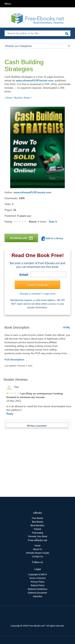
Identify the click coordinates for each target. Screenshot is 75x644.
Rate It (53, 221)
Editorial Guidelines (37, 589)
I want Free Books (37, 285)
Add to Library (54, 238)
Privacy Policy (37, 582)
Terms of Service (37, 578)
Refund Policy (37, 585)
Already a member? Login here (38, 293)
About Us (37, 549)
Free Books (37, 518)
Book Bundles (37, 525)
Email (23, 274)
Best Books (37, 522)
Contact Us (37, 556)
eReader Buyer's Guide (37, 553)
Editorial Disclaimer (37, 593)
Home (38, 545)
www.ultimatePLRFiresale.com (34, 80)
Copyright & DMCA (37, 574)
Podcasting (37, 533)
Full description (14, 359)
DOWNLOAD (19, 238)
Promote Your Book (37, 536)
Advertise (37, 596)
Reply (9, 413)
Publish (37, 529)
